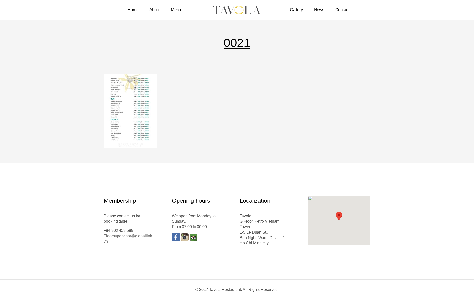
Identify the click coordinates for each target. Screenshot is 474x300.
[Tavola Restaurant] (237, 10)
